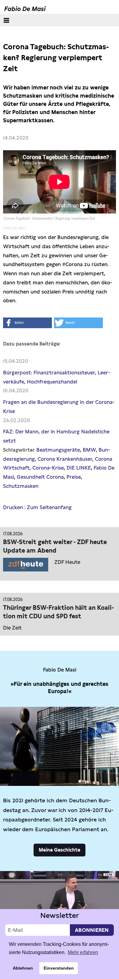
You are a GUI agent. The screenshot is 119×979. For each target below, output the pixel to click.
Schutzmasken (20, 486)
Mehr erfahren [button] (83, 952)
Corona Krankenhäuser (65, 459)
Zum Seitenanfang (49, 507)
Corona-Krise (48, 468)
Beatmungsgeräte (58, 450)
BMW (89, 450)
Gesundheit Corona (40, 477)
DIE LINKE (79, 468)
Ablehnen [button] (23, 968)
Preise (74, 477)
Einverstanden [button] (59, 968)
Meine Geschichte (59, 850)
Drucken (13, 507)
